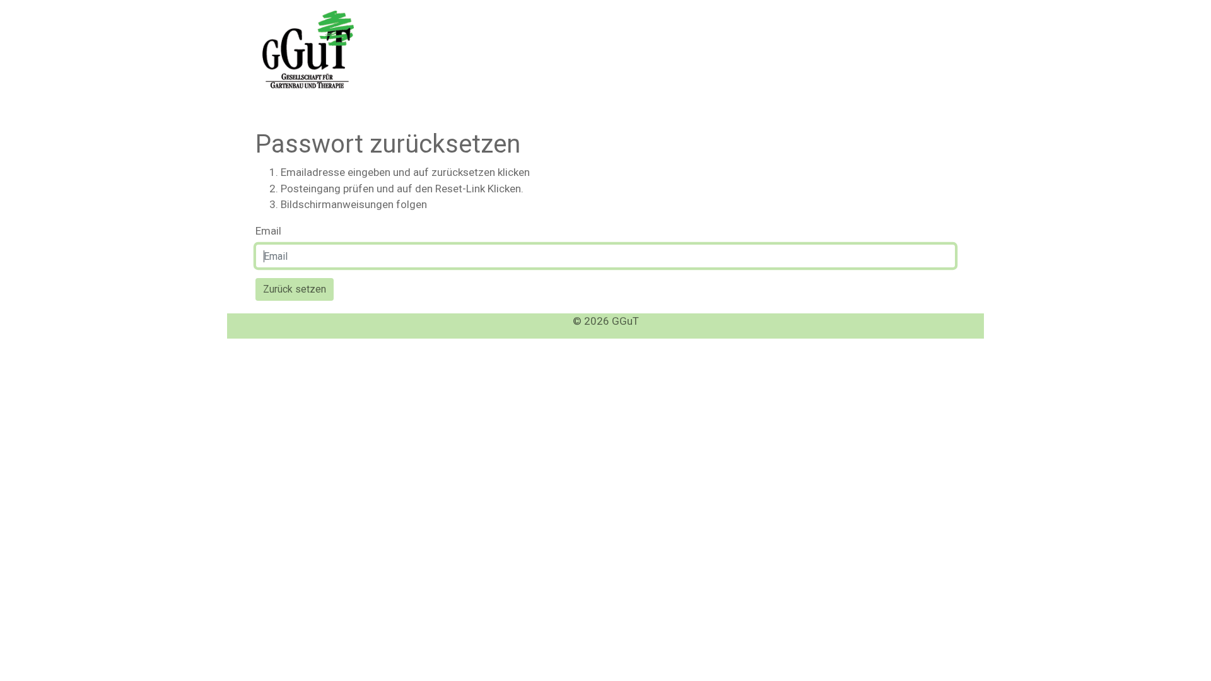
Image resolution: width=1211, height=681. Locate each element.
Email (268, 230)
